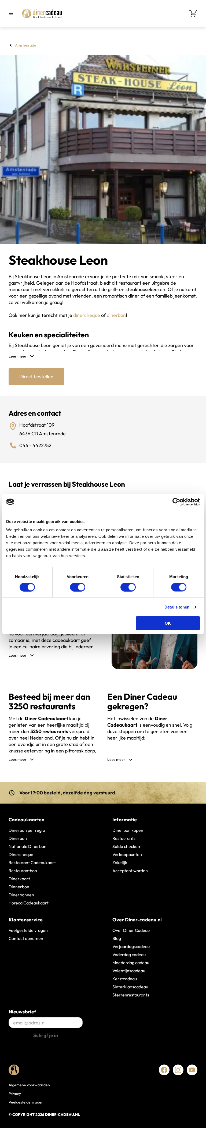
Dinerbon (18, 838)
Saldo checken (126, 846)
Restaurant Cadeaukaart (32, 862)
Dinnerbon (19, 886)
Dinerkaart (19, 878)
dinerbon (116, 315)
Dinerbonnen (21, 894)
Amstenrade (25, 45)
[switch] (77, 587)
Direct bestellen (36, 376)
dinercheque (86, 315)
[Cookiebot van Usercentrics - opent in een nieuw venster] (176, 502)
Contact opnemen (26, 938)
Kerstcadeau (124, 978)
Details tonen (176, 606)
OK (168, 623)
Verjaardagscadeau (131, 946)
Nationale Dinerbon (27, 846)
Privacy (15, 1093)
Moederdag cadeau (130, 962)
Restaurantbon (23, 870)
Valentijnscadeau (128, 970)
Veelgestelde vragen (28, 930)
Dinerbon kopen (127, 830)
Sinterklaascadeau (130, 986)
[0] (193, 13)
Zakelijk (119, 862)
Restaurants (123, 838)
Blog (116, 938)
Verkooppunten (127, 854)
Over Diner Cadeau (131, 930)
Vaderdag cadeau (129, 954)
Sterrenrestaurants (130, 995)
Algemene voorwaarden (29, 1085)
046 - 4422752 (35, 445)
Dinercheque (21, 854)
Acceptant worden (130, 870)
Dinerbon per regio (27, 830)
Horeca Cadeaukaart (29, 903)
